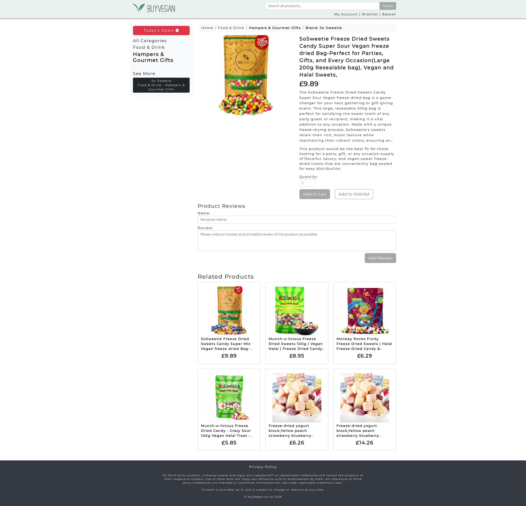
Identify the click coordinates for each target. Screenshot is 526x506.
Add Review (380, 258)
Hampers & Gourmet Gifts (153, 57)
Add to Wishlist (354, 194)
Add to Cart (314, 194)
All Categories (150, 40)
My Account (346, 14)
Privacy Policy (263, 467)
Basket (389, 14)
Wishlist (370, 14)
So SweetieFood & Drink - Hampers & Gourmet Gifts (161, 85)
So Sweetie (331, 28)
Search (387, 6)
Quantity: (308, 177)
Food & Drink (149, 47)
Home (207, 28)
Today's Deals (159, 30)
